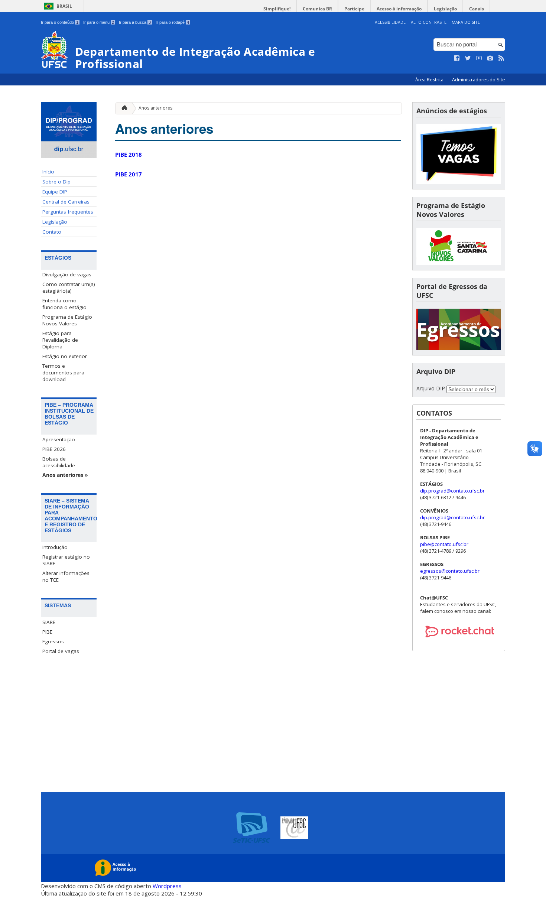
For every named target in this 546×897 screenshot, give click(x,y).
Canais (476, 9)
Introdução (55, 547)
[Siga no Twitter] (468, 58)
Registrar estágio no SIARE (66, 560)
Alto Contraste (428, 22)
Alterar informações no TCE (66, 576)
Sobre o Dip (56, 181)
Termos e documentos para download (63, 373)
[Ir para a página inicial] (123, 108)
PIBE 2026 (54, 449)
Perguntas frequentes (67, 211)
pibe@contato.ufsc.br (444, 544)
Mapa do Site (466, 22)
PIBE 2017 (128, 174)
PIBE (47, 631)
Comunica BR (317, 9)
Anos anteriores (155, 108)
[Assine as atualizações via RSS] (501, 58)
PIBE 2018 (128, 154)
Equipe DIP (54, 191)
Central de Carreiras (66, 201)
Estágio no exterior (64, 356)
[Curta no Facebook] (457, 58)
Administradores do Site (478, 80)
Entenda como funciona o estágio (64, 304)
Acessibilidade (390, 22)
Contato (51, 231)
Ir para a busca (135, 22)
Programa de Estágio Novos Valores (67, 320)
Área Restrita (430, 80)
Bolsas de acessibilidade (58, 462)
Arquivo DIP (430, 388)
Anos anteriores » (65, 475)
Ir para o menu (98, 22)
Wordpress (167, 886)
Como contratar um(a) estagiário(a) (68, 287)
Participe (354, 9)
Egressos (53, 641)
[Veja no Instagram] (490, 58)
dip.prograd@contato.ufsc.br (452, 490)
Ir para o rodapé (172, 22)
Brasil (64, 6)
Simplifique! (276, 9)
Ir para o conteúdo (59, 22)
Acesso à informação (399, 9)
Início (48, 171)
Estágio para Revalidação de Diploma (60, 340)
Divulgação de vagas (66, 274)
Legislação (445, 9)
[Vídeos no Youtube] (479, 58)
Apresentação (58, 439)
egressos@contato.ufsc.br (450, 571)
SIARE (48, 622)
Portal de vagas (60, 651)
